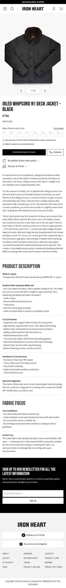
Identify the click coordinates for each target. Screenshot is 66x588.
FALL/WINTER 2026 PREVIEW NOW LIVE (33, 2)
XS (6, 134)
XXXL (52, 134)
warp (19, 308)
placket (47, 339)
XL (37, 134)
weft (28, 308)
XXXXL (60, 134)
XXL (44, 134)
